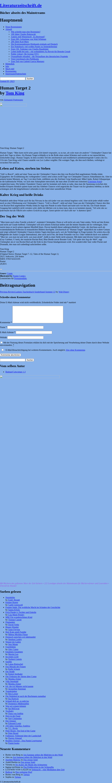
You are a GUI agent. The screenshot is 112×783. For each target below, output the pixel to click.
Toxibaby (9, 711)
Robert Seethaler (15, 674)
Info (7, 66)
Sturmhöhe (10, 597)
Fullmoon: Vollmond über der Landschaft (23, 736)
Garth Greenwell (15, 605)
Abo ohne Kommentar (75, 350)
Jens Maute (13, 644)
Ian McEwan (13, 708)
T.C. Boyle (13, 728)
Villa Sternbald (11, 681)
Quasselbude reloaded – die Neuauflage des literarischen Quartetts (39, 56)
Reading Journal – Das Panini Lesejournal (23, 741)
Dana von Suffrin (15, 713)
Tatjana (26, 774)
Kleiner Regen (11, 602)
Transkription (11, 691)
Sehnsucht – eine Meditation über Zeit (48, 769)
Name (3, 327)
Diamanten (10, 622)
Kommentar (6, 322)
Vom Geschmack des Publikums (25, 59)
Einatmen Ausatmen (14, 652)
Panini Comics (19, 276)
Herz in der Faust (12, 716)
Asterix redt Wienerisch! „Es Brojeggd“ (28, 37)
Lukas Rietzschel (15, 664)
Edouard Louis (14, 723)
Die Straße (10, 671)
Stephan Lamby (15, 639)
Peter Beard (13, 733)
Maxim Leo (13, 654)
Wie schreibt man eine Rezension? (25, 32)
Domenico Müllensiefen (18, 703)
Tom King (15, 93)
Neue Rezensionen (13, 27)
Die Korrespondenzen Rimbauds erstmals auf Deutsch (34, 44)
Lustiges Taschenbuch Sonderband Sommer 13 (27, 292)
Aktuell (8, 29)
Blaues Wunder (12, 627)
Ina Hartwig (13, 699)
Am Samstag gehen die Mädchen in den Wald (43, 755)
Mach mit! (9, 69)
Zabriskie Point (94, 181)
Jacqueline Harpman (17, 689)
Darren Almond (15, 738)
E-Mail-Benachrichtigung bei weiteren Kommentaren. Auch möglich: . (45, 350)
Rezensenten (10, 71)
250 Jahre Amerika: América (17, 726)
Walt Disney (64, 292)
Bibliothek (9, 64)
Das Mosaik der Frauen (15, 666)
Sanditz (8, 662)
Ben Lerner (13, 694)
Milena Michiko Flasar (18, 634)
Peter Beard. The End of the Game (20, 731)
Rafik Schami (14, 669)
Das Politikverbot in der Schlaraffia (38, 767)
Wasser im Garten (13, 642)
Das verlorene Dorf (23, 772)
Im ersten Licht (11, 657)
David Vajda (13, 624)
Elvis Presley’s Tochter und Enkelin (20, 612)
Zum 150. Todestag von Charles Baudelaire (29, 49)
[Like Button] (1, 269)
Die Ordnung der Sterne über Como (20, 676)
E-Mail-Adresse (7, 332)
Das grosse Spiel (30, 760)
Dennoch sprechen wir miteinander (20, 637)
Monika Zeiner (14, 679)
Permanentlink (20, 278)
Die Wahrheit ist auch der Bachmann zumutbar (25, 696)
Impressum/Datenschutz (15, 74)
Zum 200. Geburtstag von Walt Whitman (28, 39)
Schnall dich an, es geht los (17, 701)
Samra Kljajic (14, 610)
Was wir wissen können (15, 706)
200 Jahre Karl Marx (20, 41)
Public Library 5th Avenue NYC (25, 54)
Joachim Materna (12, 760)
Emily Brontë (14, 600)
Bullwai (8, 772)
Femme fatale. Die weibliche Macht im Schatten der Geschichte (32, 607)
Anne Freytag (14, 629)
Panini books (13, 743)
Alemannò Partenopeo (13, 100)
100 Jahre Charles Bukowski (23, 34)
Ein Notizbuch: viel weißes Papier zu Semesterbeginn (34, 46)
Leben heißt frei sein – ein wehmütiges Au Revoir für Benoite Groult (40, 51)
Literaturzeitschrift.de (21, 5)
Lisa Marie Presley (16, 615)
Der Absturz (10, 721)
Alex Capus (13, 649)
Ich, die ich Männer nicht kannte (19, 686)
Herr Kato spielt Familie (15, 632)
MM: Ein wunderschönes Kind (18, 617)
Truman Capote (15, 620)
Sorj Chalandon (15, 718)
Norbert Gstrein (15, 659)
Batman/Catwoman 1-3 (15, 372)
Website (3, 337)
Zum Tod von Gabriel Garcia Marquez (27, 61)
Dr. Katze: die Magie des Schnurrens (31, 765)
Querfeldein (10, 647)
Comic (10, 273)
